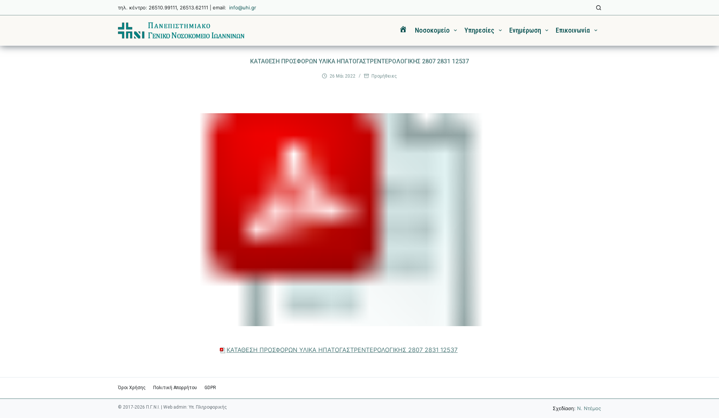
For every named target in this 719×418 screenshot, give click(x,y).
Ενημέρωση (525, 30)
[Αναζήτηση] (598, 7)
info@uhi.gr (242, 7)
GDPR (210, 387)
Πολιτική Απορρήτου (175, 387)
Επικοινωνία (573, 30)
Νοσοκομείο (432, 30)
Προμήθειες (384, 76)
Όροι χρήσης (132, 387)
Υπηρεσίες (479, 30)
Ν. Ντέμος (589, 408)
